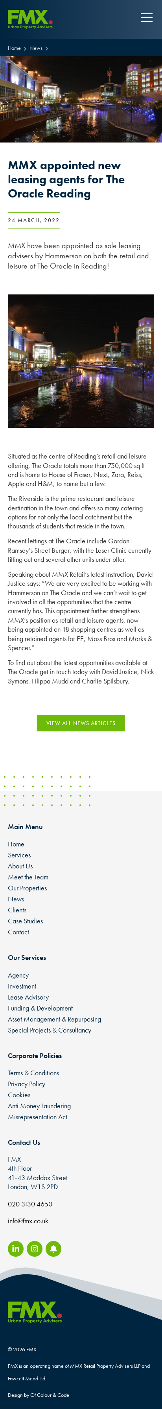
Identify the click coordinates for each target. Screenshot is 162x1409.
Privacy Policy (26, 1083)
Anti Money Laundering (39, 1105)
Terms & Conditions (33, 1072)
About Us (20, 865)
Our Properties (27, 887)
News (16, 898)
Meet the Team (28, 876)
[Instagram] (34, 1249)
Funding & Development (40, 1007)
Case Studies (25, 920)
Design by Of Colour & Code (38, 1394)
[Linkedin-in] (16, 1249)
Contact (18, 931)
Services (19, 854)
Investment (22, 986)
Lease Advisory (28, 996)
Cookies (19, 1094)
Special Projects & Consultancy (49, 1029)
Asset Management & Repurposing (54, 1018)
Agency (18, 975)
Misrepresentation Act (37, 1116)
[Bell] (53, 1249)
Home (16, 843)
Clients (17, 909)
